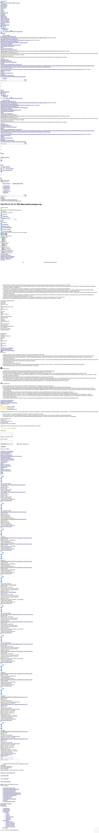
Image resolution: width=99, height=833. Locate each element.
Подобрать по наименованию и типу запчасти (11, 64)
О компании (3, 7)
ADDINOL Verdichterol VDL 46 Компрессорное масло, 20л (14, 697)
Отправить (3, 765)
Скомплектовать (4, 253)
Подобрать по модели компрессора (9, 62)
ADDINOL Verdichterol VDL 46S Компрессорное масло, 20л (14, 731)
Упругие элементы (12, 66)
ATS (10, 60)
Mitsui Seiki (16, 40)
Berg (2, 37)
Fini (25, 37)
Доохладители (4, 69)
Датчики (26, 65)
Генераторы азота (5, 59)
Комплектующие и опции (9, 801)
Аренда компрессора (5, 76)
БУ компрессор (13, 76)
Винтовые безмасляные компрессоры (9, 38)
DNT (13, 75)
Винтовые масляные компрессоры (8, 36)
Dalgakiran (5, 37)
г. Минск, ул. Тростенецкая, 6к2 (8, 772)
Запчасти (5, 800)
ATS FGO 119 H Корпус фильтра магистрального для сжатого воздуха (17, 644)
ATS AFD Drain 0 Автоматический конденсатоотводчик (13, 511)
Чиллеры (20, 69)
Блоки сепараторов (5, 65)
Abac (2, 45)
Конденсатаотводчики (12, 69)
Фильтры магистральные (47, 69)
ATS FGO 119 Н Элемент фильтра (8, 584)
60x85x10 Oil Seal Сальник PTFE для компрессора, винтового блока (16, 537)
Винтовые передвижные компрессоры (9, 41)
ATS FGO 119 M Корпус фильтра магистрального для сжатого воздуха (17, 614)
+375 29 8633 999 (4, 775)
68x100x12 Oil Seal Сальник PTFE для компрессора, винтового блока (16, 673)
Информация (4, 16)
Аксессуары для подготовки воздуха (73, 69)
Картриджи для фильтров (59, 69)
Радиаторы (73, 65)
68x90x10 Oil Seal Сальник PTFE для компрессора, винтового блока (16, 561)
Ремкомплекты (79, 65)
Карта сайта (3, 804)
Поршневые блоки (60, 65)
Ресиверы (3, 74)
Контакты (3, 23)
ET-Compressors (20, 37)
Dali (12, 37)
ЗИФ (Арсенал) (43, 37)
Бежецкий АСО (36, 37)
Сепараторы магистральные (34, 69)
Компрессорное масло (6, 70)
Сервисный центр (21, 76)
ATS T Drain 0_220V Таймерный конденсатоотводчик (13, 484)
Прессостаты (68, 65)
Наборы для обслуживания (44, 66)
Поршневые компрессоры (6, 43)
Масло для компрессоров (45, 65)
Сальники (53, 65)
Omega (7, 60)
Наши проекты (4, 5)
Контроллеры (36, 65)
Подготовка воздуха (8, 796)
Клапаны (30, 65)
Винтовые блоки (20, 65)
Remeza (27, 37)
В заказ (2, 220)
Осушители (25, 69)
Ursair (30, 37)
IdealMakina (3, 60)
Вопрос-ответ (4, 6)
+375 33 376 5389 (9, 168)
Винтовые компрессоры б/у (9, 790)
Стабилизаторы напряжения (9, 798)
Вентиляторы (13, 65)
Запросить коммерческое (6, 227)
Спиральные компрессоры (7, 48)
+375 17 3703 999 (4, 778)
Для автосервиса (4, 51)
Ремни (84, 65)
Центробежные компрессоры (7, 46)
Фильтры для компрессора (23, 66)
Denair (14, 37)
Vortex (9, 37)
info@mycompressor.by (6, 781)
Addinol (2, 71)
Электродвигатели (33, 66)
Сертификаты (4, 4)
